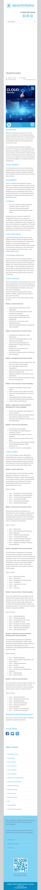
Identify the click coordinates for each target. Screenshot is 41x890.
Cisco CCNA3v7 (12, 774)
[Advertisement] (20, 46)
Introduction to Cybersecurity (15, 778)
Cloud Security (13, 73)
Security (14, 79)
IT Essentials (11, 758)
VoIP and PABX (11, 805)
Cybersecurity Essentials (14, 781)
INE (8, 801)
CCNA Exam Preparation (14, 809)
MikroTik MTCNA (12, 797)
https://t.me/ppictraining (20, 873)
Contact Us (10, 847)
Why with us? (11, 840)
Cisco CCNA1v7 (12, 766)
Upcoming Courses (12, 754)
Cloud (9, 79)
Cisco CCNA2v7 (12, 770)
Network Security (12, 789)
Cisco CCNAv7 (11, 762)
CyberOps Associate (13, 785)
